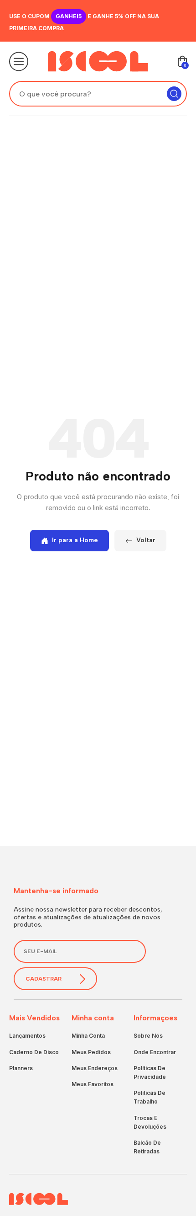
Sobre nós (148, 1035)
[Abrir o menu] (18, 61)
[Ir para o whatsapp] (171, 1182)
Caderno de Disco (34, 1052)
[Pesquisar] (174, 93)
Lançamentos (27, 1035)
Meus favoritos (92, 1084)
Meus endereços (95, 1068)
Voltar (145, 540)
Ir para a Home (75, 540)
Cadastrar (44, 979)
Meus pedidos (91, 1052)
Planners (21, 1068)
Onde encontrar (155, 1052)
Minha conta (88, 1035)
